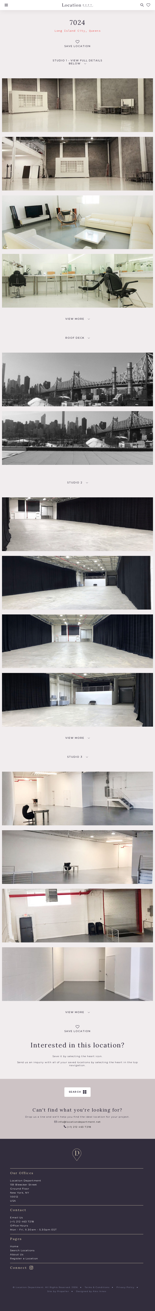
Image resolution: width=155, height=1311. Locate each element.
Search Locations (22, 1250)
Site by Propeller (58, 1291)
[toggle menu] (6, 5)
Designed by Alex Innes (91, 1291)
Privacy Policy (125, 1287)
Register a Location (24, 1258)
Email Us (16, 1217)
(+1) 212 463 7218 (78, 1126)
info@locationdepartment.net (79, 1121)
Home (14, 1246)
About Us (16, 1254)
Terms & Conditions (97, 1287)
